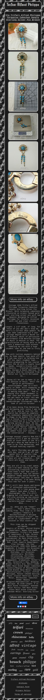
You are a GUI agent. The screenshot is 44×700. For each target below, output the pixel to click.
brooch (15, 662)
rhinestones (29, 629)
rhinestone (19, 637)
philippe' (29, 633)
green (15, 658)
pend (21, 623)
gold (35, 669)
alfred (14, 645)
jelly (10, 623)
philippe (29, 662)
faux (12, 666)
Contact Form (23, 687)
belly (31, 637)
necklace (30, 641)
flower (26, 653)
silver (34, 623)
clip (30, 657)
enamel (22, 657)
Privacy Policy (23, 691)
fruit (13, 649)
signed (20, 670)
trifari (18, 627)
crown (18, 632)
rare (28, 669)
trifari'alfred (22, 666)
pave (21, 642)
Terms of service (23, 694)
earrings (15, 653)
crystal (32, 650)
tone (27, 650)
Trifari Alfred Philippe (23, 679)
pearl (28, 623)
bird (34, 666)
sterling (12, 669)
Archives (23, 683)
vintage (28, 646)
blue (16, 623)
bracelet (20, 650)
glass (33, 654)
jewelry (14, 642)
